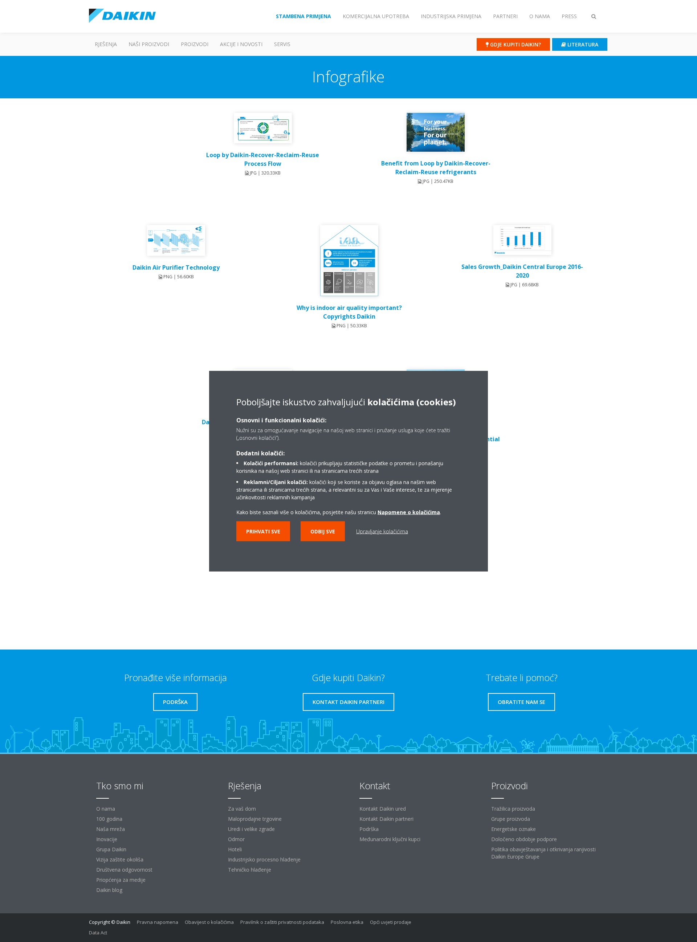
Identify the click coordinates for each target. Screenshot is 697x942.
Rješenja (106, 44)
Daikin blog (109, 889)
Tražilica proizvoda (513, 808)
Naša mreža (110, 829)
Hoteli (235, 849)
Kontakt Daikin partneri (386, 818)
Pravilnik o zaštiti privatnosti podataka (282, 922)
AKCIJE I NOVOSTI (241, 44)
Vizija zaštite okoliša (119, 859)
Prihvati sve (263, 531)
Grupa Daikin (111, 849)
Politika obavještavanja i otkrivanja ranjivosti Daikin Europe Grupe (543, 853)
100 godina (109, 818)
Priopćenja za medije (121, 879)
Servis (282, 44)
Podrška (369, 829)
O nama (105, 808)
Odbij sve (322, 531)
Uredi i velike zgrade (251, 829)
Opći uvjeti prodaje (390, 922)
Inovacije (106, 839)
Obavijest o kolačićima (209, 922)
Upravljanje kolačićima (382, 531)
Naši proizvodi (149, 44)
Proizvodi (194, 44)
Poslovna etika (347, 922)
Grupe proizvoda (510, 818)
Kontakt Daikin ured (382, 808)
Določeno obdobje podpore (524, 839)
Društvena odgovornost (124, 869)
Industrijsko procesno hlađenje (264, 859)
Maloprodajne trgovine (255, 818)
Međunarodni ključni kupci (389, 839)
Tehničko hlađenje (249, 869)
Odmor (236, 839)
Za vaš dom (242, 808)
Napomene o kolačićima (409, 512)
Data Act (98, 932)
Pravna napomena (157, 922)
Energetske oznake (513, 829)
